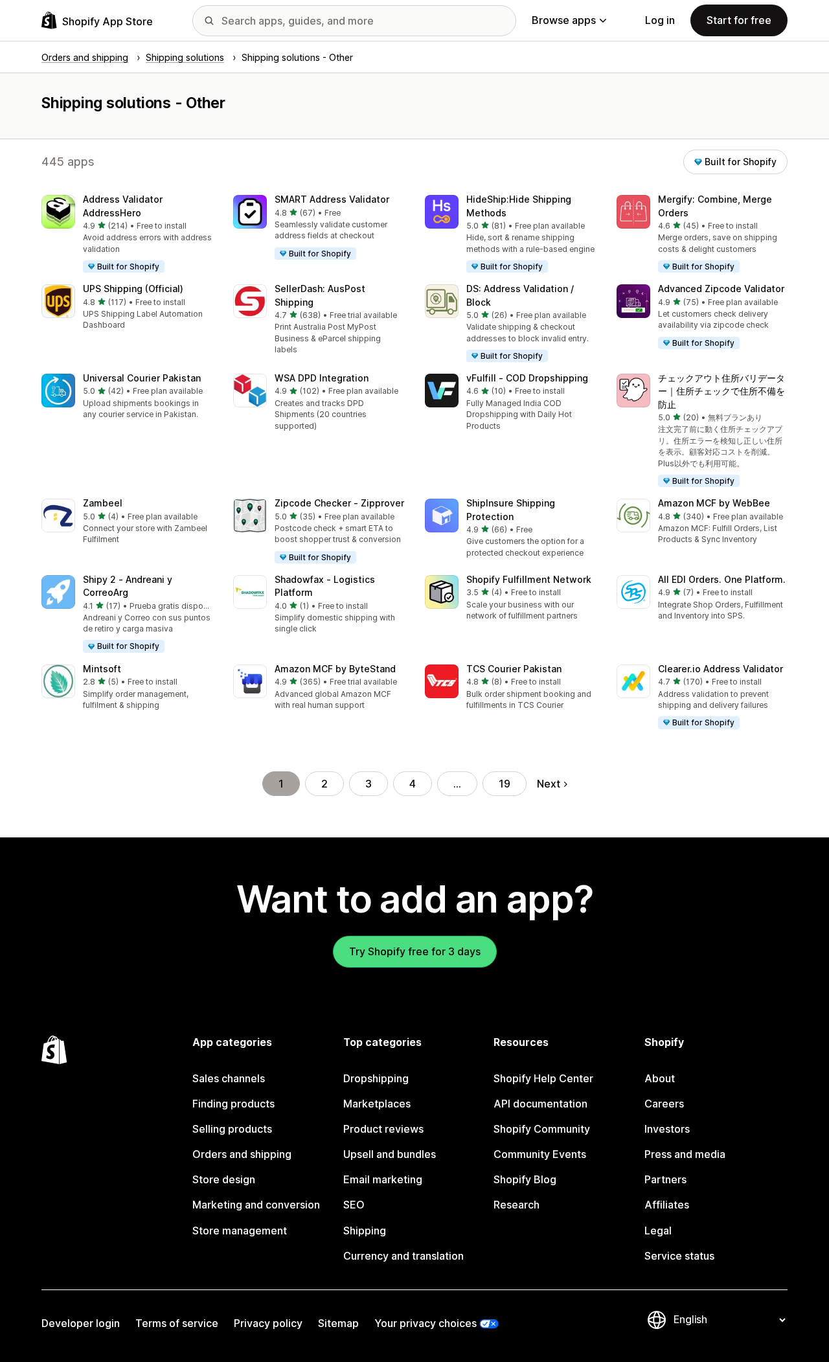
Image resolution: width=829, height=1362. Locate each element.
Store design (223, 1179)
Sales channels (228, 1078)
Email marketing (382, 1179)
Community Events (540, 1154)
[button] (126, 234)
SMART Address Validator (332, 199)
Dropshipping (376, 1078)
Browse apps (564, 20)
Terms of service (176, 1323)
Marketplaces (377, 1103)
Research (516, 1204)
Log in (660, 20)
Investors (667, 1128)
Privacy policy (268, 1323)
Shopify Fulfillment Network (528, 579)
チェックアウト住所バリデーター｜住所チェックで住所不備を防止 (721, 391)
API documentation (540, 1103)
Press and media (684, 1154)
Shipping (364, 1230)
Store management (239, 1230)
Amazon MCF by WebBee (714, 502)
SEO (354, 1204)
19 (504, 783)
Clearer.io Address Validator (720, 668)
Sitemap (338, 1323)
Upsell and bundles (389, 1154)
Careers (664, 1103)
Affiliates (666, 1204)
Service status (679, 1255)
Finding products (233, 1103)
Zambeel (102, 502)
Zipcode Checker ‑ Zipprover (339, 502)
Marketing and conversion (256, 1204)
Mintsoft (102, 668)
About (659, 1078)
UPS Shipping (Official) (133, 288)
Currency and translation (403, 1255)
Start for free (739, 20)
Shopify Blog (525, 1179)
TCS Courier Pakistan (514, 668)
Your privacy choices (425, 1323)
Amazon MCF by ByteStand (335, 668)
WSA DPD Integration (322, 377)
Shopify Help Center (543, 1078)
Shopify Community (542, 1128)
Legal (658, 1230)
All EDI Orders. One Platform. (722, 579)
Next (548, 783)
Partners (665, 1179)
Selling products (232, 1128)
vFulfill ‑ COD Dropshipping (527, 377)
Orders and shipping (241, 1154)
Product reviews (383, 1128)
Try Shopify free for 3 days (415, 951)
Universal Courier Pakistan (142, 377)
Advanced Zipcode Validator (721, 288)
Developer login (80, 1323)
